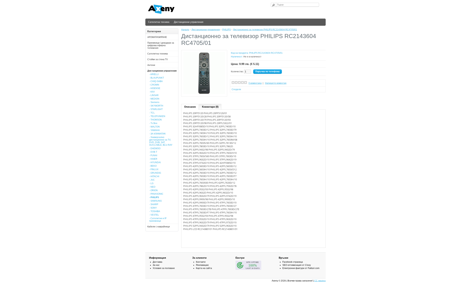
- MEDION (154, 98)
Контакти (201, 262)
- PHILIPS (154, 197)
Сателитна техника (158, 22)
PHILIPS (226, 29)
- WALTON (154, 126)
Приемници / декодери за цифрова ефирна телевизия (160, 45)
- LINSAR (154, 95)
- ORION (153, 190)
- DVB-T (153, 152)
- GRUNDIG (155, 173)
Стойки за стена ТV (157, 59)
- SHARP (153, 204)
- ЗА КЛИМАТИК (157, 133)
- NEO (152, 187)
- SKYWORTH (156, 105)
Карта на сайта (204, 268)
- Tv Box (153, 123)
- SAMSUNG (155, 201)
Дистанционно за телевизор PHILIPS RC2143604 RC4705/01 (265, 29)
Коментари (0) (210, 106)
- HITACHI (154, 176)
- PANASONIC (156, 194)
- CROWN (154, 85)
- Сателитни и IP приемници (158, 219)
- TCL (152, 112)
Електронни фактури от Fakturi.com (300, 268)
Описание (190, 106)
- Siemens (154, 102)
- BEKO (153, 166)
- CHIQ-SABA (156, 81)
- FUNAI (153, 155)
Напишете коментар (275, 83)
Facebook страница (292, 262)
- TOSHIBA (154, 211)
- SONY (153, 208)
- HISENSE (154, 88)
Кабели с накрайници (158, 226)
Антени (151, 65)
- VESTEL (154, 215)
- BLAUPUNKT (156, 78)
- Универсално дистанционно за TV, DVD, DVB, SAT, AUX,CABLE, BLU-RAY (160, 141)
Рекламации (202, 265)
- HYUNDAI (155, 162)
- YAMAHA (154, 130)
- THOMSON (155, 119)
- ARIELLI (154, 74)
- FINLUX (153, 169)
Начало (185, 29)
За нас (156, 265)
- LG (151, 183)
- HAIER (153, 159)
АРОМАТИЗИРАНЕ (157, 37)
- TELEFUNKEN (157, 116)
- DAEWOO (154, 148)
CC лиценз (320, 280)
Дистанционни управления (188, 22)
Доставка (157, 262)
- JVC (152, 180)
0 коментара (255, 83)
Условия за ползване (164, 268)
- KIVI (152, 92)
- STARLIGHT (156, 109)
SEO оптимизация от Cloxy (296, 265)
